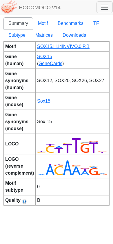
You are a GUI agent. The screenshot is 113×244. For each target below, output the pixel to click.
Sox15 (43, 101)
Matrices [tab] (44, 35)
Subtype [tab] (16, 35)
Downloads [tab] (74, 35)
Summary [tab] (18, 23)
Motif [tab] (43, 23)
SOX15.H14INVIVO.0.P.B (63, 46)
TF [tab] (96, 23)
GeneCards (50, 63)
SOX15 (44, 56)
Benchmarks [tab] (70, 23)
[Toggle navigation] (104, 7)
